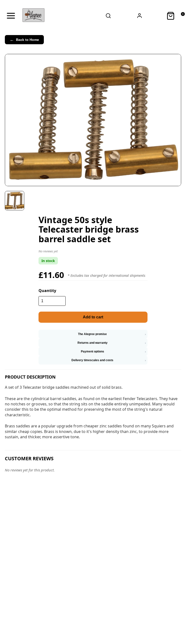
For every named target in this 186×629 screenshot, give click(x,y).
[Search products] (108, 16)
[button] (93, 252)
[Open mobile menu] (10, 15)
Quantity (47, 290)
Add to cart (93, 317)
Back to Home (24, 39)
